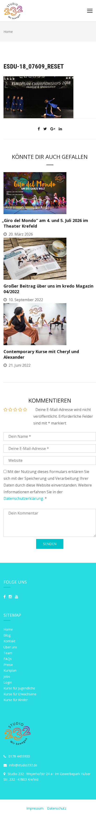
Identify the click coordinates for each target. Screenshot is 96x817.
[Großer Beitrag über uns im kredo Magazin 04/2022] (34, 258)
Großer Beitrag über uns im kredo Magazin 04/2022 (48, 288)
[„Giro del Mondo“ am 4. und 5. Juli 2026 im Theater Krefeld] (34, 192)
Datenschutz (56, 808)
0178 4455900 (19, 756)
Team (7, 653)
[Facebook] (4, 596)
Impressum (35, 808)
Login (7, 682)
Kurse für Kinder (15, 700)
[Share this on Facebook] (39, 128)
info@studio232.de (23, 765)
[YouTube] (16, 596)
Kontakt (9, 641)
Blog (6, 635)
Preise (8, 664)
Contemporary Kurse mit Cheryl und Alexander (41, 354)
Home (8, 629)
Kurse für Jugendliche (19, 688)
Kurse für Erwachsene (19, 694)
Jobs (6, 676)
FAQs (7, 659)
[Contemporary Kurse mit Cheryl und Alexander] (34, 323)
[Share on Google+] (52, 128)
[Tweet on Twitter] (45, 128)
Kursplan (10, 670)
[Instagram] (10, 596)
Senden (49, 544)
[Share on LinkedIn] (60, 128)
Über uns (10, 647)
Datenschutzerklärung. (23, 498)
